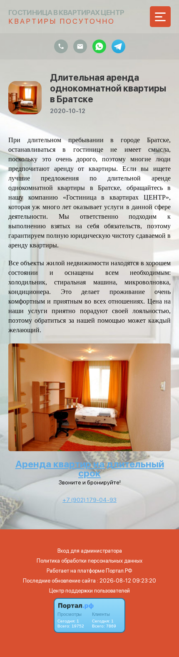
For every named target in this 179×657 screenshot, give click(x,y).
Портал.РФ (119, 571)
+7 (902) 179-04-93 (89, 499)
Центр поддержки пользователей (89, 591)
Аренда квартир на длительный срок (89, 468)
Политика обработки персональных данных (89, 561)
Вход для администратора (89, 551)
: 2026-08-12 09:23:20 (126, 581)
